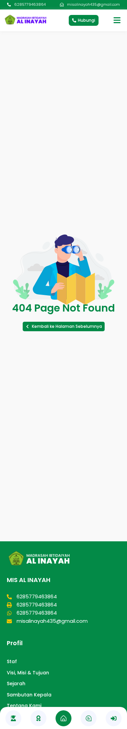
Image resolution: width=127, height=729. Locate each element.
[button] (64, 326)
